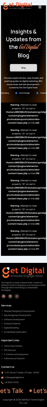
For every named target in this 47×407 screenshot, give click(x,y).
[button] (39, 6)
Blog (23, 67)
